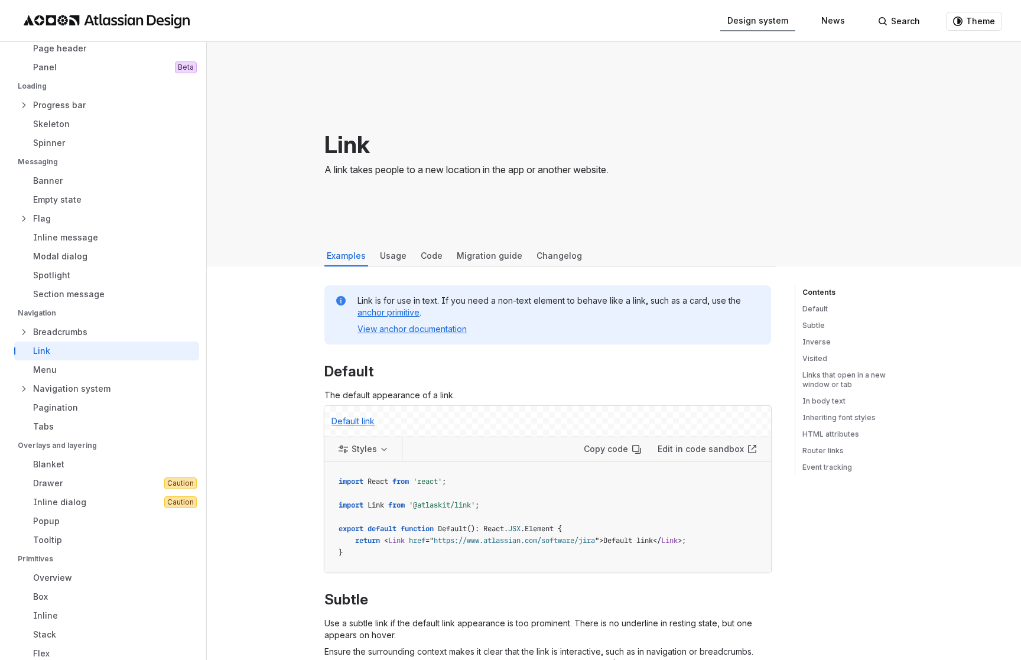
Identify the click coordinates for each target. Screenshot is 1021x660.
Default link (353, 421)
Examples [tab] (346, 256)
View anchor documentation (412, 329)
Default (815, 308)
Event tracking (827, 467)
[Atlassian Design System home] (106, 21)
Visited (814, 358)
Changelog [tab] (559, 256)
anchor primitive (388, 312)
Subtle (813, 325)
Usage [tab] (393, 256)
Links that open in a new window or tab (844, 379)
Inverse (816, 341)
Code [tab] (432, 256)
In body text (824, 400)
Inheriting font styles (839, 417)
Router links (823, 450)
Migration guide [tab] (489, 256)
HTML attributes (830, 434)
